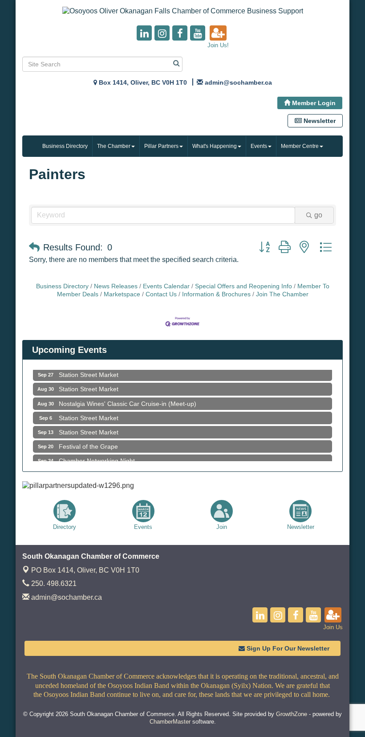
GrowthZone (291, 714)
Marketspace (122, 294)
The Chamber (113, 146)
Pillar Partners (161, 146)
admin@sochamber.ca (65, 597)
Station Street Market (88, 370)
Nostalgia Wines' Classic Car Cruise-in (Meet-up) (127, 399)
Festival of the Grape (88, 442)
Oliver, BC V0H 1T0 (85, 570)
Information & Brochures (216, 294)
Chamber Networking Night (97, 456)
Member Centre (300, 146)
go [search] (318, 215)
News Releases (116, 286)
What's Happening (214, 146)
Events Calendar (166, 286)
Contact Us (161, 294)
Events (259, 146)
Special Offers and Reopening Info (243, 286)
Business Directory (65, 146)
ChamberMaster (170, 721)
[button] (34, 247)
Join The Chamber (282, 294)
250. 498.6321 (53, 583)
